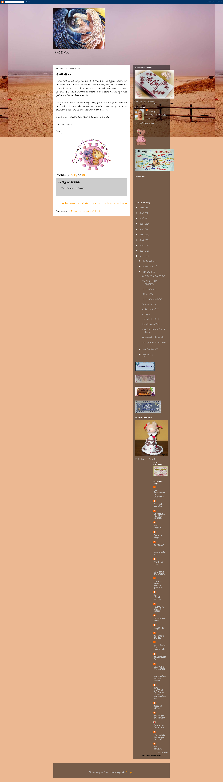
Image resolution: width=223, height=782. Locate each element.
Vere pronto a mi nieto (154, 343)
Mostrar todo (163, 752)
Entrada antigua (115, 203)
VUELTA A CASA (150, 319)
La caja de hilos (159, 620)
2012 (142, 235)
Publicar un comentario (73, 188)
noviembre (148, 266)
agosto (147, 355)
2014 (142, 224)
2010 (142, 245)
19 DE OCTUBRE (150, 309)
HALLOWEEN (148, 294)
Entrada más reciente (72, 203)
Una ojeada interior (157, 597)
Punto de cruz (159, 563)
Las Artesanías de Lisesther (160, 494)
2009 (142, 251)
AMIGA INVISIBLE (150, 324)
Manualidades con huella (160, 679)
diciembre (148, 261)
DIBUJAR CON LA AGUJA (159, 609)
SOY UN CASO (149, 304)
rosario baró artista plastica (158, 585)
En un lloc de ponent (159, 717)
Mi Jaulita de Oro (159, 637)
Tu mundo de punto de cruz (159, 737)
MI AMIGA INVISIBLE (152, 299)
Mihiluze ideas (158, 707)
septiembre (149, 349)
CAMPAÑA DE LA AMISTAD (151, 282)
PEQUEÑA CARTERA (153, 338)
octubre (147, 272)
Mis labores (158, 527)
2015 (142, 218)
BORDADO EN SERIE (153, 276)
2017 (142, 208)
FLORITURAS (160, 658)
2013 (142, 229)
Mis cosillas (158, 748)
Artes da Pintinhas (159, 726)
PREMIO (146, 314)
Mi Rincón (159, 545)
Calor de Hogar (158, 536)
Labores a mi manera (159, 668)
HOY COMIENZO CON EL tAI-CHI (154, 331)
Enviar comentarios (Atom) (85, 211)
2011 (142, 240)
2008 (142, 256)
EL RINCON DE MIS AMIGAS (159, 516)
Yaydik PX (159, 628)
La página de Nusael (159, 573)
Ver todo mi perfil (144, 124)
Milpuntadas (159, 554)
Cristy (152, 111)
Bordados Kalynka (159, 505)
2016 (142, 213)
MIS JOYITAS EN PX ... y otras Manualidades (160, 693)
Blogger (129, 772)
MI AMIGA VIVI (149, 289)
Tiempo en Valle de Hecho (151, 755)
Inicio (96, 203)
